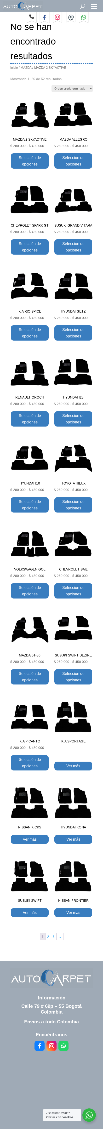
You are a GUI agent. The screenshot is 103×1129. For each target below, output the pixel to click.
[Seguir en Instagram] (51, 1046)
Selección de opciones (30, 161)
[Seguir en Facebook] (39, 1046)
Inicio (14, 67)
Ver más (73, 766)
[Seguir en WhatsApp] (63, 1046)
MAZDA (26, 67)
